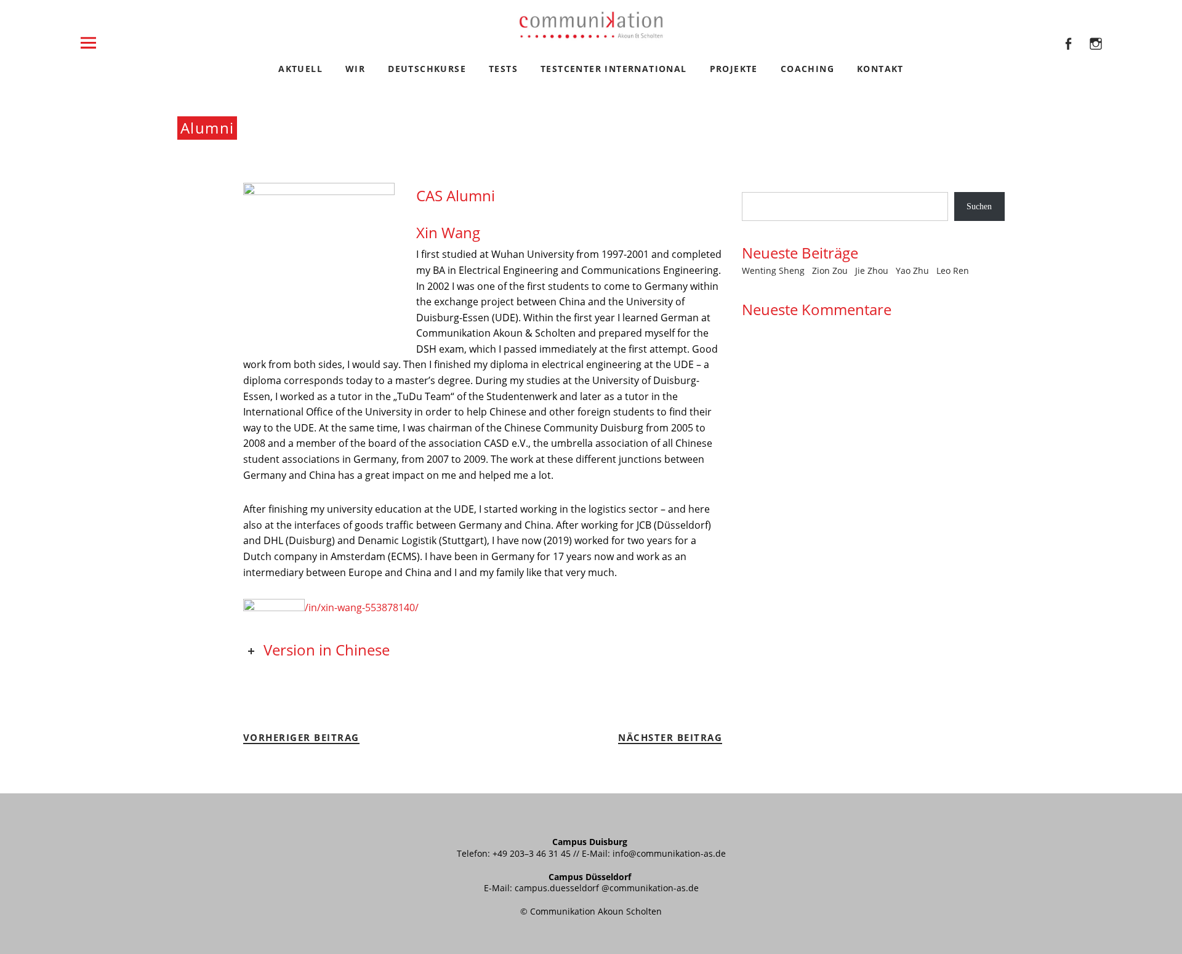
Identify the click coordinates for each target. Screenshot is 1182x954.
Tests (503, 68)
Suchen (754, 185)
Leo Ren (952, 270)
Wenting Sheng (773, 270)
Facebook (1068, 59)
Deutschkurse (427, 68)
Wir (355, 68)
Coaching (807, 68)
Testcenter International (614, 68)
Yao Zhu (912, 270)
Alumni (207, 128)
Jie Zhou (871, 270)
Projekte (734, 68)
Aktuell (300, 68)
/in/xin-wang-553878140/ (362, 607)
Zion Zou (830, 270)
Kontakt (880, 68)
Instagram (1095, 59)
